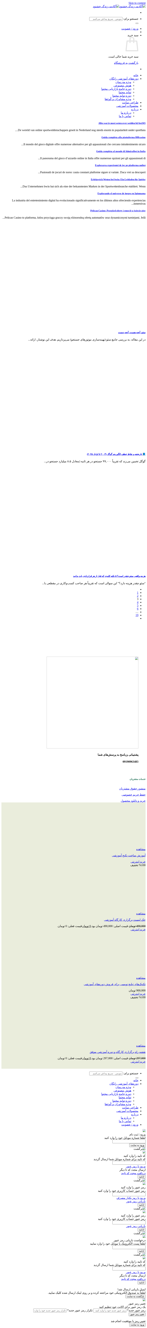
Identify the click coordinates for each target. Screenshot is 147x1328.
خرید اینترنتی (138, 861)
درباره (134, 109)
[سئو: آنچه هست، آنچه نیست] (110, 325)
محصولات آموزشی (127, 105)
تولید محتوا (125, 92)
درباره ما (126, 112)
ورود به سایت (137, 1145)
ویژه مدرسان (123, 82)
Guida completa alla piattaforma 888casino (123, 137)
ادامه (141, 1176)
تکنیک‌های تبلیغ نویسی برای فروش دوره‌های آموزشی (115, 984)
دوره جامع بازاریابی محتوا (116, 88)
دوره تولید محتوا (121, 95)
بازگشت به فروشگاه (126, 62)
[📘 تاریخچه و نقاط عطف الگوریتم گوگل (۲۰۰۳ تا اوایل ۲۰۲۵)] (110, 447)
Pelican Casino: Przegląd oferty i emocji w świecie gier (118, 210)
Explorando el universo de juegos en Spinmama (122, 193)
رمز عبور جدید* (136, 1310)
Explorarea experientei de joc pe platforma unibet (120, 165)
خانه (135, 75)
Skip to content (137, 2)
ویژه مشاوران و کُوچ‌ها (118, 99)
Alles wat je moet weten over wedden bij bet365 (122, 123)
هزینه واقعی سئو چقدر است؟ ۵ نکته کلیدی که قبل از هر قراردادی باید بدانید (109, 576)
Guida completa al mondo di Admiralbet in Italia (121, 151)
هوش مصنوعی (122, 85)
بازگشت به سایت (135, 1296)
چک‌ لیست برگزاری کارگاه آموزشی (125, 919)
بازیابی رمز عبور (136, 1201)
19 (137, 615)
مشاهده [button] (141, 849)
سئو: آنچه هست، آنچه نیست (132, 332)
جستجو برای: (130, 18)
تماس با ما (125, 116)
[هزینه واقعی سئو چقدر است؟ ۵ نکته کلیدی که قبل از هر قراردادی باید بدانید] (110, 568)
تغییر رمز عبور (137, 1314)
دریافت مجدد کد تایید (133, 1173)
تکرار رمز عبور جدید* (80, 1310)
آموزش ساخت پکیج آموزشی (129, 855)
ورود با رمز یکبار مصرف (131, 1197)
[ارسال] (137, 23)
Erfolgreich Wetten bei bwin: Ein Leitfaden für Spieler (118, 179)
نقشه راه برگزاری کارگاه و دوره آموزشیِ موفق (118, 1051)
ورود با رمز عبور (136, 1166)
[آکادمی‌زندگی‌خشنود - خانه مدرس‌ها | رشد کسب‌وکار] (119, 6)
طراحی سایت (130, 102)
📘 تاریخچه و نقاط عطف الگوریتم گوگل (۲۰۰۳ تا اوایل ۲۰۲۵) (116, 454)
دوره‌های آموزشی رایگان (123, 78)
